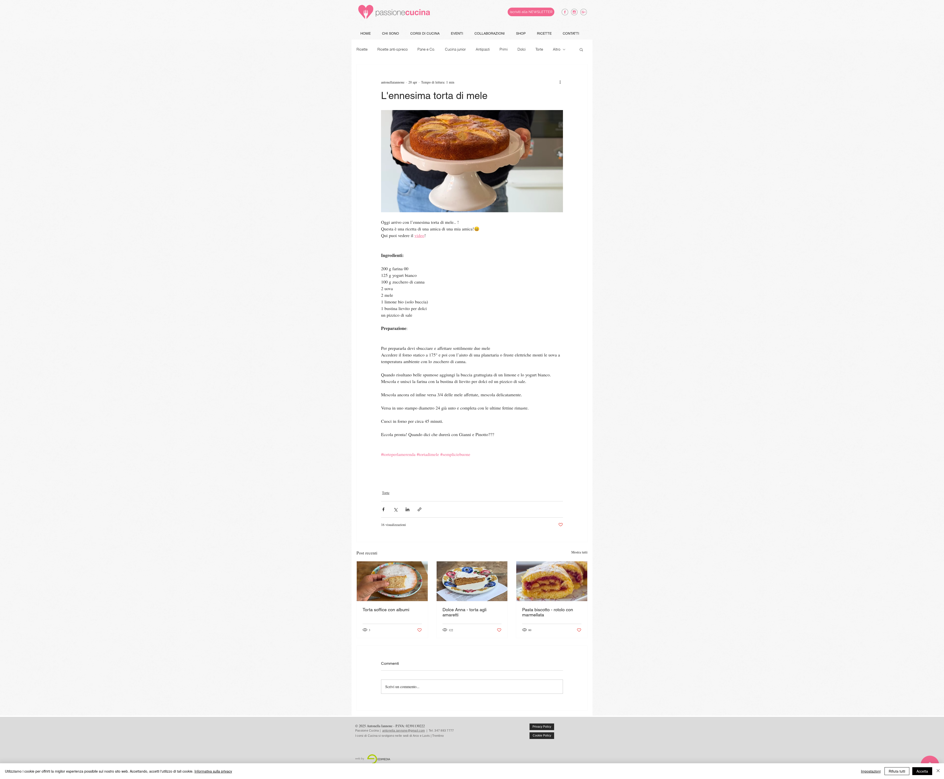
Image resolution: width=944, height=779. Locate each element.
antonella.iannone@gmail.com (403, 730)
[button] (581, 49)
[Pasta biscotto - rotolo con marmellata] (551, 581)
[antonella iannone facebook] (565, 12)
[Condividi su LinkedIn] (407, 509)
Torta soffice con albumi (386, 609)
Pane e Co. (426, 49)
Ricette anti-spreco (392, 49)
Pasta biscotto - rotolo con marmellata (547, 612)
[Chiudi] (938, 771)
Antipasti (483, 49)
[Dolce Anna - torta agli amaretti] (472, 581)
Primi (504, 49)
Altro (556, 49)
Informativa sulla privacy (213, 771)
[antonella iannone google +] (583, 12)
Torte (539, 49)
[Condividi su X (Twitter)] (395, 509)
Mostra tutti (579, 552)
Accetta (922, 771)
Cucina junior (455, 49)
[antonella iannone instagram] (574, 12)
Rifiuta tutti (897, 771)
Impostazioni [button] (871, 771)
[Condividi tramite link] (419, 509)
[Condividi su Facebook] (383, 509)
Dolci (521, 49)
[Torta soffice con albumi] (392, 581)
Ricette (362, 49)
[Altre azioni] (560, 82)
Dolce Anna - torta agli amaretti (464, 612)
